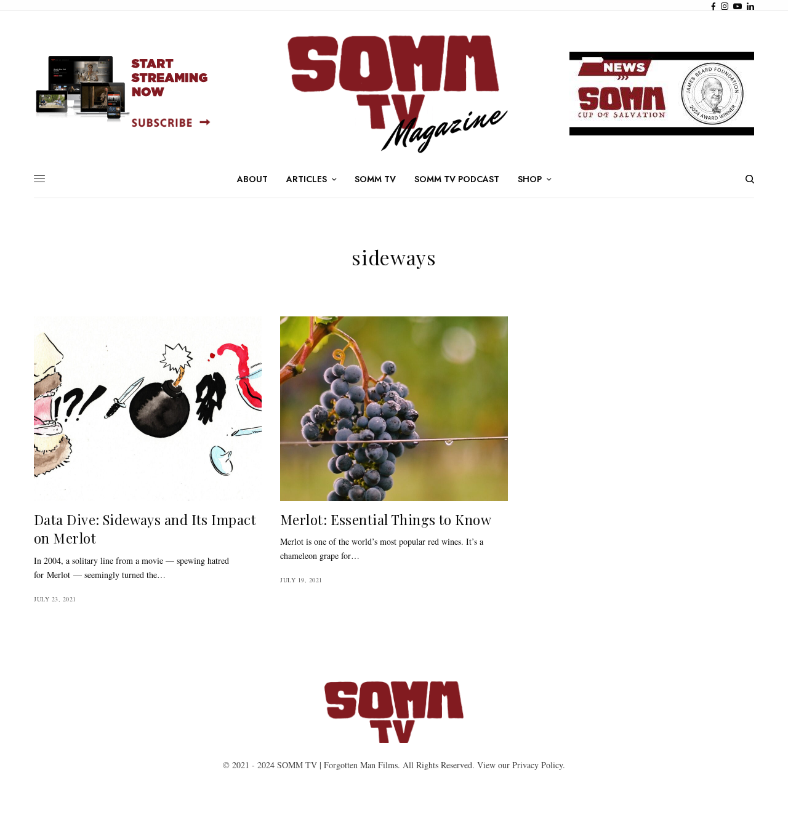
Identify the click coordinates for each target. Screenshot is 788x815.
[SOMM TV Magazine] (394, 94)
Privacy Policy (537, 765)
